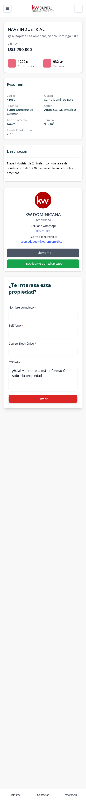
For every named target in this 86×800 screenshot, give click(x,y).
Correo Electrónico (22, 343)
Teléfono (16, 325)
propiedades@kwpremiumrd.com (43, 242)
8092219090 (43, 231)
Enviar (43, 399)
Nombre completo (22, 307)
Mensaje (14, 362)
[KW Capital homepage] (43, 8)
